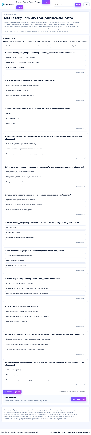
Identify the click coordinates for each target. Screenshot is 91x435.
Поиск (31, 2)
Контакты (61, 432)
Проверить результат (12, 392)
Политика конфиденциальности (78, 432)
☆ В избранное (9, 46)
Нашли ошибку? (80, 72)
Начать (46, 2)
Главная (19, 2)
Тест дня (38, 2)
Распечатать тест (78, 399)
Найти (78, 4)
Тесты (25, 2)
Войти (20, 7)
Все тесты (53, 432)
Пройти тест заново (79, 46)
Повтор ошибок (43, 46)
